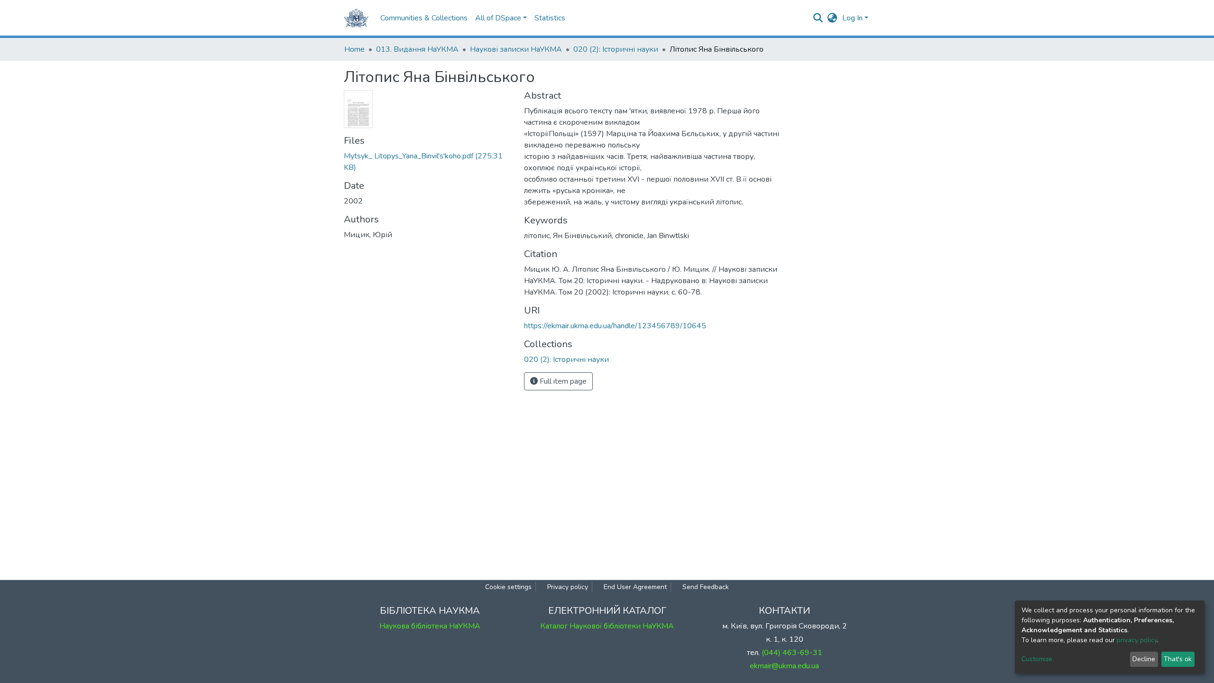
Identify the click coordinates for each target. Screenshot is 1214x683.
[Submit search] (818, 18)
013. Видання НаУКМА (417, 49)
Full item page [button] (562, 381)
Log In (852, 18)
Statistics (549, 18)
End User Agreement (635, 586)
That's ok (1178, 659)
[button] (832, 18)
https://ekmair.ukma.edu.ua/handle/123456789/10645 (615, 326)
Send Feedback (705, 586)
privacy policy (1137, 640)
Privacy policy (567, 586)
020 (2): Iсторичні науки (615, 49)
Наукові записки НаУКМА (516, 49)
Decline (1143, 659)
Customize (1036, 659)
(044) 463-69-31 (792, 652)
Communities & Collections (424, 18)
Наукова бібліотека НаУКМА (429, 626)
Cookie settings (508, 586)
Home (354, 49)
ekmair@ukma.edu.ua (784, 666)
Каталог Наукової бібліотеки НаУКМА (607, 626)
